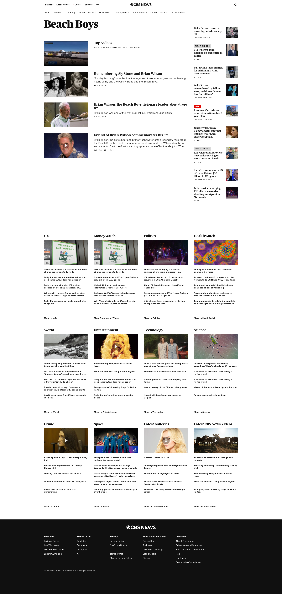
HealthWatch (105, 12)
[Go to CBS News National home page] (141, 4)
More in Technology (154, 412)
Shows (88, 5)
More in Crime (51, 506)
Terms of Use (116, 554)
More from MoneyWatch (106, 318)
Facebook (82, 545)
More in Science (202, 412)
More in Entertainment (105, 412)
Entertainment (139, 12)
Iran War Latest (51, 545)
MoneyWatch (122, 12)
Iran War (57, 12)
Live (76, 4)
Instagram (82, 549)
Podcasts (147, 545)
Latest (48, 5)
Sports (163, 12)
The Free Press (178, 12)
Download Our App (152, 549)
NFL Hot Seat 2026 (54, 549)
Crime (154, 12)
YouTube (81, 541)
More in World (51, 412)
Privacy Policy (117, 541)
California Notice (118, 545)
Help (178, 554)
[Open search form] (235, 4)
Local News (62, 5)
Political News (51, 541)
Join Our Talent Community (190, 549)
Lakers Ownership (53, 554)
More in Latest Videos (205, 506)
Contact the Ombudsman (188, 562)
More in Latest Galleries (156, 506)
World (82, 12)
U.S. (47, 12)
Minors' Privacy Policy (121, 558)
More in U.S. (50, 318)
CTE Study (70, 12)
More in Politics (152, 318)
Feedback (181, 558)
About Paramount (185, 541)
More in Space (101, 506)
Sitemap (147, 558)
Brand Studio (149, 554)
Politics (92, 12)
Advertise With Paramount (189, 545)
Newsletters (149, 541)
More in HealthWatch (205, 318)
